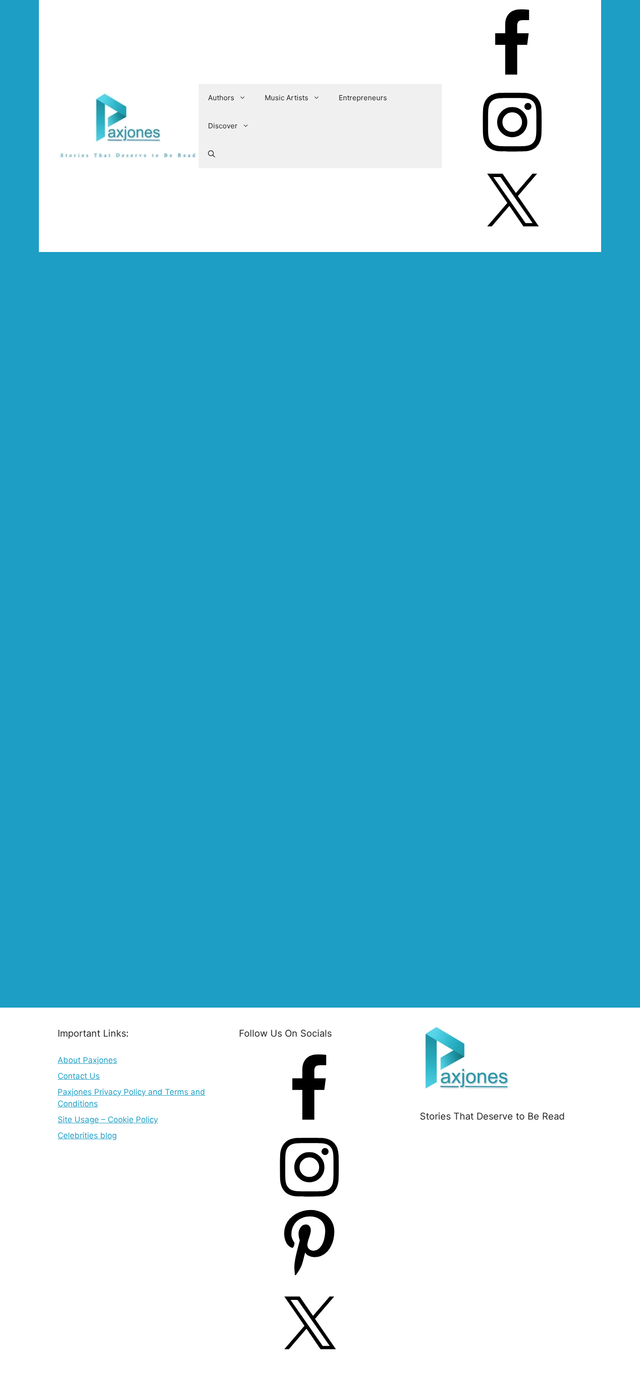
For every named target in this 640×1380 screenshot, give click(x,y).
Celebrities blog (87, 1135)
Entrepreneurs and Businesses (116, 974)
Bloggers (181, 974)
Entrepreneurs (363, 97)
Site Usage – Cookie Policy (108, 1119)
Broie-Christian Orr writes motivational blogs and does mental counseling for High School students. (222, 403)
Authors (221, 97)
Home (69, 285)
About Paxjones (87, 1060)
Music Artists (286, 97)
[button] (211, 154)
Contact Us (79, 1076)
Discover (223, 125)
